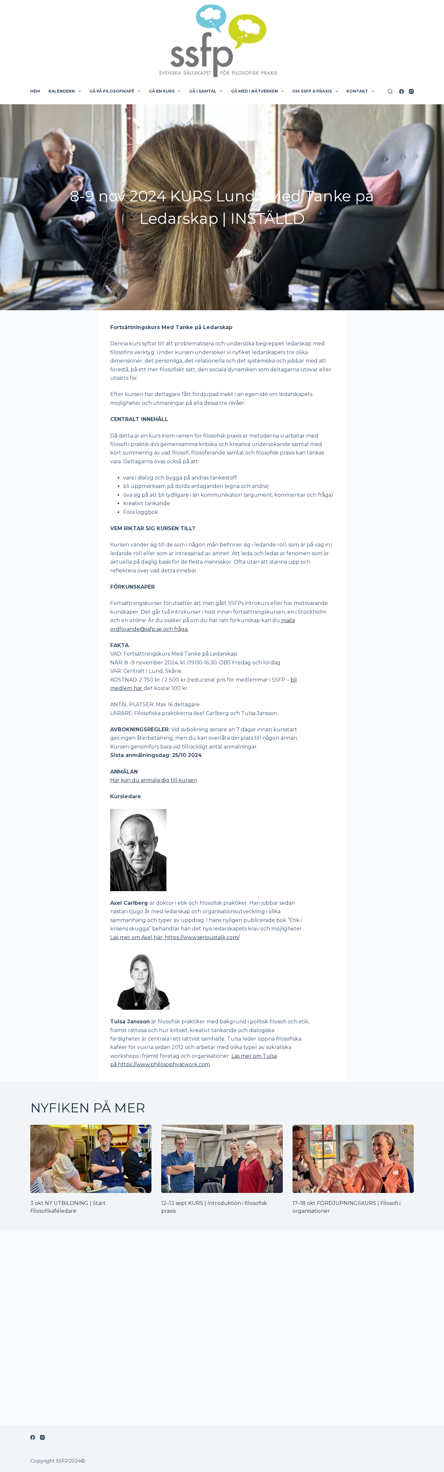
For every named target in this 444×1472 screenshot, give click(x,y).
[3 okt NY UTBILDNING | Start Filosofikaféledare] (90, 1159)
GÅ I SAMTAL (202, 91)
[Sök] (390, 91)
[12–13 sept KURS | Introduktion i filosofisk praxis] (221, 1159)
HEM (35, 91)
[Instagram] (411, 91)
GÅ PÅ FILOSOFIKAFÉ (111, 91)
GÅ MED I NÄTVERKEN (254, 91)
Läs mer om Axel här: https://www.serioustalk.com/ (175, 937)
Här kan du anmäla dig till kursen (153, 780)
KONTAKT (357, 91)
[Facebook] (401, 91)
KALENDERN (61, 91)
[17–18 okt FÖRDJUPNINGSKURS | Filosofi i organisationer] (353, 1159)
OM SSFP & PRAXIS (312, 91)
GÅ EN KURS (162, 91)
